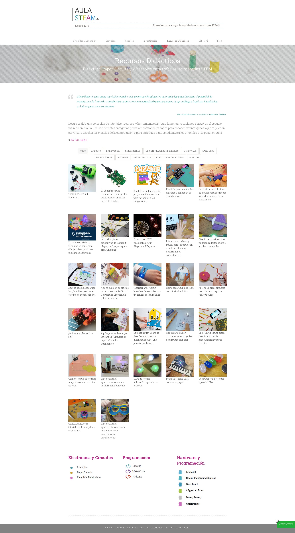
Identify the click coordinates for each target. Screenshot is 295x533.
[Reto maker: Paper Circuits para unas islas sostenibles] (82, 227)
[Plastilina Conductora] (213, 175)
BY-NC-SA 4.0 (78, 139)
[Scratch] (147, 176)
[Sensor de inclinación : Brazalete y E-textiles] (147, 274)
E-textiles (190, 150)
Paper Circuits (142, 157)
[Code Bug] (115, 176)
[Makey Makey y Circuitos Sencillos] (213, 274)
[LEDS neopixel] (147, 226)
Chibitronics (132, 150)
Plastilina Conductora (170, 157)
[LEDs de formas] (147, 365)
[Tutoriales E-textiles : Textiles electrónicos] (82, 410)
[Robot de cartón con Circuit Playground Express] (115, 274)
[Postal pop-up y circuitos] (82, 274)
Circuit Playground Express (162, 150)
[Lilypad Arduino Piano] (180, 274)
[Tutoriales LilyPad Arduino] (82, 178)
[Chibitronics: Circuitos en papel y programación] (213, 319)
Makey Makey (104, 157)
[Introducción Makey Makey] (180, 226)
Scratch (194, 157)
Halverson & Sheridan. (202, 114)
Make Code (208, 150)
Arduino (96, 150)
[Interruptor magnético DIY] (82, 365)
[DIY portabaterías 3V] (213, 226)
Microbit (123, 157)
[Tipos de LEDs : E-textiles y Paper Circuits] (213, 365)
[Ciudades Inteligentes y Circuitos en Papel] (115, 319)
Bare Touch (113, 150)
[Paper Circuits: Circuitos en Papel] (180, 319)
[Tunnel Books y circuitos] (115, 365)
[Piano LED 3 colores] (180, 365)
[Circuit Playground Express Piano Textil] (115, 226)
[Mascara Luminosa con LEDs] (115, 410)
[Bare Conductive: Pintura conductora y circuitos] (147, 319)
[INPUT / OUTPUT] (180, 175)
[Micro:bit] (82, 319)
